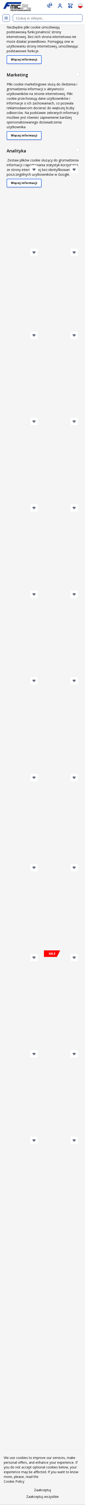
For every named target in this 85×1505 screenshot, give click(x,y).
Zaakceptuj (42, 1490)
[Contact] (49, 5)
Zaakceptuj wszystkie (42, 1496)
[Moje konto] (60, 6)
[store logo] (17, 6)
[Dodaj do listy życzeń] (34, 169)
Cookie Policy (14, 1481)
